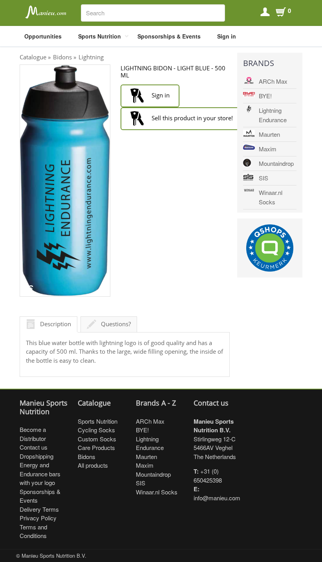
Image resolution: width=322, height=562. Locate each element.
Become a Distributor (33, 434)
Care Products (96, 447)
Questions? (116, 324)
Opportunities (43, 36)
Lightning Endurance (273, 115)
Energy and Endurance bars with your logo (40, 474)
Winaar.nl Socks (270, 197)
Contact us (34, 447)
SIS (263, 178)
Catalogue (33, 57)
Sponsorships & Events (169, 36)
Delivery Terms (39, 509)
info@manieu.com (217, 498)
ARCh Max (273, 81)
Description (55, 324)
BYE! (265, 96)
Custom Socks (97, 439)
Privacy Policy (38, 518)
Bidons (62, 57)
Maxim (267, 149)
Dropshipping (36, 456)
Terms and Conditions (33, 531)
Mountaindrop (276, 163)
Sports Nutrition (99, 36)
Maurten (269, 134)
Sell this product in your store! (191, 118)
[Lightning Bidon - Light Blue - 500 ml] (65, 180)
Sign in (226, 36)
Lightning (91, 57)
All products (93, 465)
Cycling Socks (96, 430)
